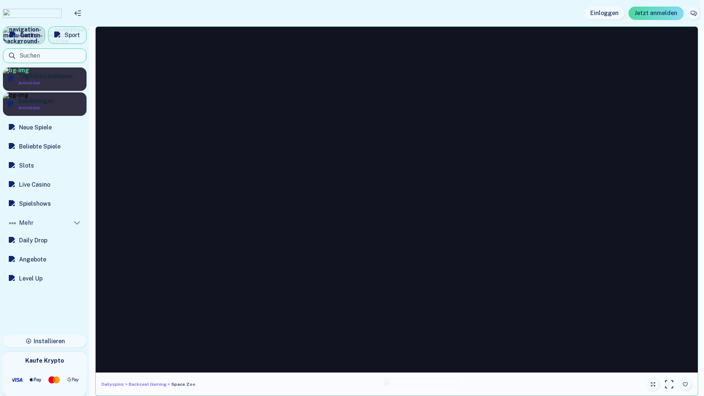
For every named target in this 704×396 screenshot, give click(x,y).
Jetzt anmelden (656, 13)
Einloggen (604, 13)
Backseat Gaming (147, 384)
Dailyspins (113, 384)
